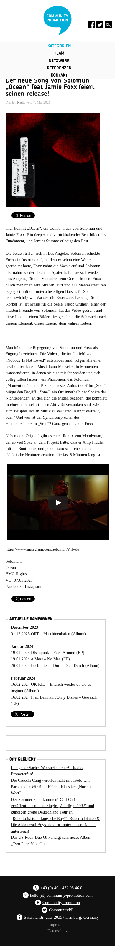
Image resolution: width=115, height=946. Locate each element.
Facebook (14, 586)
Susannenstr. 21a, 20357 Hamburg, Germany (61, 917)
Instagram (33, 586)
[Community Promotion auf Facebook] (91, 24)
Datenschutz (57, 930)
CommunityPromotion (61, 902)
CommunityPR (61, 910)
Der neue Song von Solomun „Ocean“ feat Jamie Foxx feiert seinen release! (50, 87)
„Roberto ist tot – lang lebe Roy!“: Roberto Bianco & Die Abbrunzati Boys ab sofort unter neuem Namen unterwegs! (55, 824)
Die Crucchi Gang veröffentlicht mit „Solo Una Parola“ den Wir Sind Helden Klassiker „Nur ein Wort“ (51, 786)
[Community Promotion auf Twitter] (100, 24)
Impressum (57, 924)
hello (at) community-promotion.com (61, 895)
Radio (21, 102)
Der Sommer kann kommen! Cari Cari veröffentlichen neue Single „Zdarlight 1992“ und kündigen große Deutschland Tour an (52, 805)
